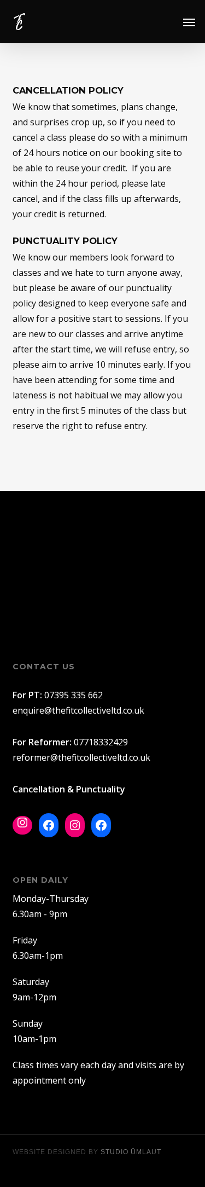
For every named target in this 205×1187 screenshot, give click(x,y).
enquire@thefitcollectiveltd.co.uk (78, 710)
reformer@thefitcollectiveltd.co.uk (81, 757)
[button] (189, 21)
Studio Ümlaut (131, 1152)
